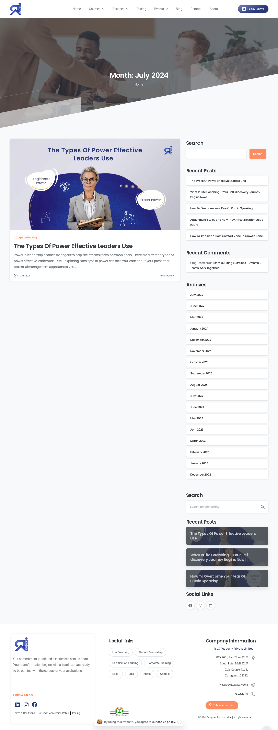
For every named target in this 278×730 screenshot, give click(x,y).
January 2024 (199, 328)
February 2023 (199, 452)
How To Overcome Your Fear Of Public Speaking (221, 208)
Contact (195, 9)
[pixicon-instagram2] (26, 705)
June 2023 (197, 407)
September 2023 (201, 373)
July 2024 (196, 295)
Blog (179, 9)
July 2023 (196, 396)
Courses (94, 9)
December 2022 (200, 474)
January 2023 (199, 463)
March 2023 (198, 441)
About (214, 9)
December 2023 (200, 340)
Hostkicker (226, 717)
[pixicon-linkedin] (17, 705)
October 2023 (199, 362)
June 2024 (197, 306)
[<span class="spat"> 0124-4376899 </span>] (253, 694)
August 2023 (198, 385)
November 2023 (200, 351)
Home (76, 9)
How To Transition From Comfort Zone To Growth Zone (226, 236)
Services (118, 9)
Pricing (141, 9)
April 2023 (197, 429)
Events (159, 9)
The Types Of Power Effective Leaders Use (74, 246)
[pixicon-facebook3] (34, 705)
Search (195, 143)
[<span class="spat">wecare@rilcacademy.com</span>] (253, 684)
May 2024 (196, 317)
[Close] (179, 722)
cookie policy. (166, 722)
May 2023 (196, 418)
